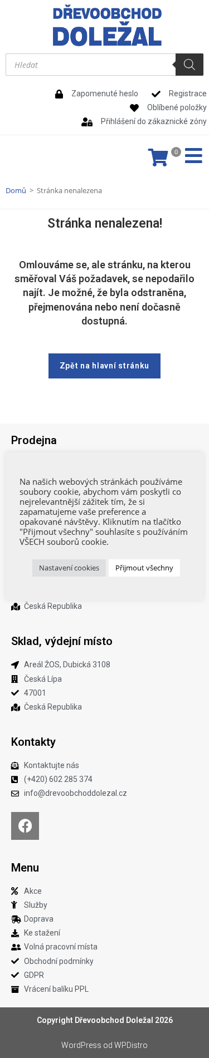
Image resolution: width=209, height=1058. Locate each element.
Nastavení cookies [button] (69, 568)
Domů (16, 190)
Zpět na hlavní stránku (104, 365)
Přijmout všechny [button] (144, 568)
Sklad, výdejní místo (62, 641)
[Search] (189, 64)
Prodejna (34, 440)
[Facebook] (25, 826)
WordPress (81, 1045)
